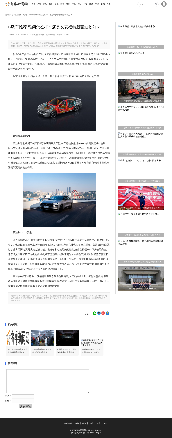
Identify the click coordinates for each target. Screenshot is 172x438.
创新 (45, 4)
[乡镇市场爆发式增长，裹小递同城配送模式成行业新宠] (141, 252)
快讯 (56, 4)
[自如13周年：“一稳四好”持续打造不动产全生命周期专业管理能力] (141, 198)
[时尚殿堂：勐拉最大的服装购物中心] (141, 38)
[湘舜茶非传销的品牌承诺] (141, 64)
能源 (97, 4)
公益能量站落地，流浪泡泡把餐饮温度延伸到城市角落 (66, 351)
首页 (33, 4)
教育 (62, 4)
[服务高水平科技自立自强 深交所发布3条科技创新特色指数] (141, 118)
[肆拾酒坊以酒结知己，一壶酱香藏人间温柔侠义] (141, 91)
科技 (85, 4)
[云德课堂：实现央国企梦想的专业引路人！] (141, 225)
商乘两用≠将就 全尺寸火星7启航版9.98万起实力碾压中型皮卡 (91, 351)
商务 (51, 4)
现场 (74, 4)
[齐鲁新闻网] (17, 5)
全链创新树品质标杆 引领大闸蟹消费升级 (42, 350)
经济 (91, 4)
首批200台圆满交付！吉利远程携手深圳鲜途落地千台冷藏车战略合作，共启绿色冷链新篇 (17, 351)
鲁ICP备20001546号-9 (92, 433)
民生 (108, 4)
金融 (103, 4)
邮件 (8, 401)
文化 (68, 4)
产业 (39, 4)
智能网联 (68, 423)
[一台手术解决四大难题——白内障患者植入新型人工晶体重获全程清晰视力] (141, 145)
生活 (80, 4)
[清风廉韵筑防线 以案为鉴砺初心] (141, 279)
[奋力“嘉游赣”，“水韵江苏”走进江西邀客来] (141, 172)
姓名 (8, 396)
